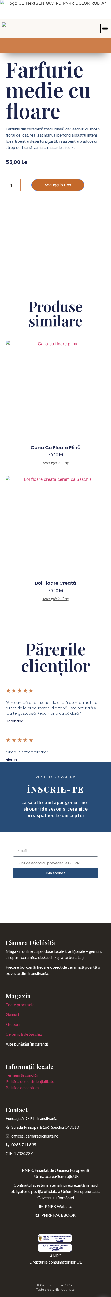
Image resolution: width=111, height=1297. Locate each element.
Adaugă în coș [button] (56, 463)
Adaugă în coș (58, 185)
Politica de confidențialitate (30, 1081)
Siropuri (13, 1024)
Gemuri (12, 1014)
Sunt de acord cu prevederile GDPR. (49, 862)
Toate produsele (20, 1004)
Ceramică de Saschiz (24, 1034)
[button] (104, 28)
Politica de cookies (22, 1087)
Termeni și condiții (22, 1075)
